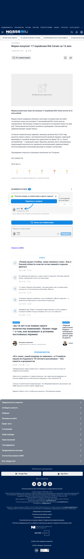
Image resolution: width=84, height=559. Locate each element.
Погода (28, 27)
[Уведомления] (76, 32)
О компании (7, 429)
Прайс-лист (7, 424)
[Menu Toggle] (2, 32)
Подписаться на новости (12, 402)
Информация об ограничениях (42, 511)
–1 (70, 217)
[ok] (50, 484)
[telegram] (34, 484)
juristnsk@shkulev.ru (62, 502)
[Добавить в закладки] (65, 58)
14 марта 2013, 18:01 (17, 51)
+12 (65, 204)
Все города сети (8, 461)
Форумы (36, 27)
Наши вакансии (8, 440)
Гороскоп (64, 27)
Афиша (56, 27)
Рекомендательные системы (42, 517)
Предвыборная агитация (12, 450)
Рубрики (5, 413)
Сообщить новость (10, 408)
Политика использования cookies (42, 514)
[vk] (39, 484)
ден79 (18, 208)
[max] (45, 484)
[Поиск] (71, 32)
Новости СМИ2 (17, 248)
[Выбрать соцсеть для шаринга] (71, 58)
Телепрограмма (46, 27)
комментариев (23, 58)
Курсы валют (75, 27)
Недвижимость (7, 27)
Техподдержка (8, 445)
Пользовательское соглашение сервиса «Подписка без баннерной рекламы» (42, 520)
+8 (64, 217)
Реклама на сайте (9, 418)
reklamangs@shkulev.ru (71, 507)
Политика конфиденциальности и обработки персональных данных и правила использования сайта (42, 523)
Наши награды (8, 434)
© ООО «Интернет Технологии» (42, 545)
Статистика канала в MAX (13, 456)
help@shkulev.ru (46, 503)
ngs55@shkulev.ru (51, 500)
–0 (70, 204)
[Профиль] (81, 32)
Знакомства (19, 27)
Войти (18, 234)
